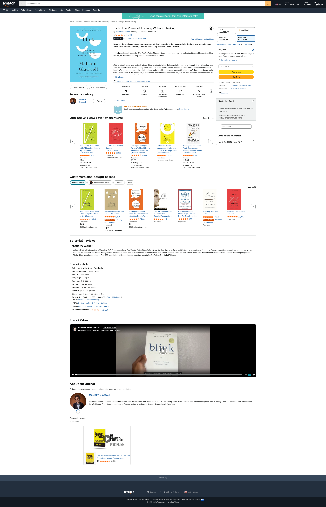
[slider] (158, 374)
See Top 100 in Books (112, 297)
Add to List (226, 127)
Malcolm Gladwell (123, 32)
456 (190, 219)
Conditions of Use (131, 500)
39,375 (241, 217)
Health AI (14, 10)
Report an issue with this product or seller (133, 81)
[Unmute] (254, 374)
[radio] (226, 30)
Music (77, 10)
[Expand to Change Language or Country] (160, 492)
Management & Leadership (100, 22)
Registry (69, 10)
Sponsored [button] (73, 422)
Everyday (97, 10)
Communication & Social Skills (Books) (93, 306)
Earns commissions (110, 328)
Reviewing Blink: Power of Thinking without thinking (99, 330)
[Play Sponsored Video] (107, 439)
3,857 (117, 217)
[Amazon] (9, 4)
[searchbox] (145, 3)
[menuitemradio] (249, 375)
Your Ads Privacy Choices (191, 500)
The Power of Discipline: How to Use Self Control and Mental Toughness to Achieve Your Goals (113, 457)
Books (72, 22)
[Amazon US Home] (129, 492)
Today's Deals (26, 10)
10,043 (93, 219)
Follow (99, 101)
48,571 (216, 217)
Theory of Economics (113, 221)
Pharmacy (86, 10)
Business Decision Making (212, 221)
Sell (61, 10)
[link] (90, 148)
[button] (5, 10)
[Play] (72, 374)
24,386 (142, 219)
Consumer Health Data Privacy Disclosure (165, 500)
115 (165, 219)
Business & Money (82, 22)
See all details (119, 101)
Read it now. (184, 109)
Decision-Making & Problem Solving (123, 22)
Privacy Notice (144, 500)
